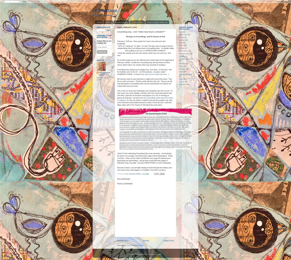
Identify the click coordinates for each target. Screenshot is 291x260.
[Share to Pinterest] (164, 174)
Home (99, 22)
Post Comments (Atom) (135, 245)
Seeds (181, 72)
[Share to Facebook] (161, 174)
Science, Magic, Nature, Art (157, 22)
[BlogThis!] (157, 174)
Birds (181, 32)
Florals (181, 37)
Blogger (158, 254)
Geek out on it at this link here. (156, 74)
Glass (181, 45)
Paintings (182, 63)
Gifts (180, 43)
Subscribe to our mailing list (104, 42)
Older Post (169, 240)
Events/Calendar (121, 22)
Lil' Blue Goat (105, 10)
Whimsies (182, 84)
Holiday (181, 48)
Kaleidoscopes (184, 53)
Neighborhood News (186, 59)
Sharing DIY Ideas (185, 74)
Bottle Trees (183, 35)
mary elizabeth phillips (104, 74)
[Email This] (155, 174)
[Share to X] (159, 174)
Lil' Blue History (137, 22)
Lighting (182, 56)
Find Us (108, 22)
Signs (181, 79)
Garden (181, 40)
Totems (181, 82)
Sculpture (182, 69)
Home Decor (183, 51)
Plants (181, 66)
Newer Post (122, 240)
